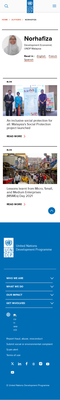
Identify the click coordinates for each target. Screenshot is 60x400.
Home (5, 20)
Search (6, 6)
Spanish (28, 59)
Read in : (29, 56)
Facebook (26, 363)
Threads (33, 363)
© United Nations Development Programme (27, 385)
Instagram (40, 363)
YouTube (47, 363)
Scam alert (12, 349)
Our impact (14, 295)
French (53, 56)
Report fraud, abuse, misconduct (24, 338)
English (41, 56)
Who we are (14, 278)
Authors (16, 20)
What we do (14, 286)
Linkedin (19, 363)
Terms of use (13, 355)
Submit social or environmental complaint (29, 344)
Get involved (15, 303)
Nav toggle (54, 6)
